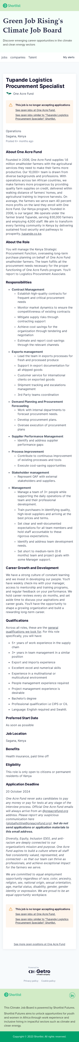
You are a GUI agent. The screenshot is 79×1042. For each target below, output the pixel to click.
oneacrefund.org (56, 811)
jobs (4, 57)
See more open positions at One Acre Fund (39, 944)
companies (17, 57)
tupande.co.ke (31, 233)
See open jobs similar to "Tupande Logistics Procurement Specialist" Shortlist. (42, 116)
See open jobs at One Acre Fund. (35, 110)
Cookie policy (48, 980)
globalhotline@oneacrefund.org (29, 823)
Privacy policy (31, 980)
